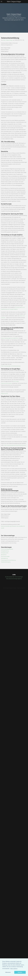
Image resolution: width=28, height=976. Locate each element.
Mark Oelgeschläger (14, 14)
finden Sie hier (4, 393)
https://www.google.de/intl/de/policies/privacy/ (15, 445)
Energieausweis (4, 552)
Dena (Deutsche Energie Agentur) (14, 578)
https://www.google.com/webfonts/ (9, 338)
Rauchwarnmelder (5, 556)
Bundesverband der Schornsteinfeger (14, 576)
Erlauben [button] (20, 972)
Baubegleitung (4, 558)
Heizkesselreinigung (5, 562)
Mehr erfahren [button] (13, 968)
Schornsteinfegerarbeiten (7, 549)
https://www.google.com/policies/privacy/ (11, 366)
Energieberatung (5, 551)
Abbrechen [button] (8, 972)
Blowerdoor (4, 554)
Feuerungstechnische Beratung (8, 560)
